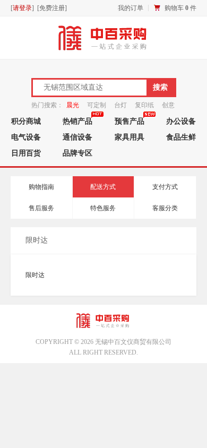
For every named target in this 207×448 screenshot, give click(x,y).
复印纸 (144, 105)
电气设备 (26, 137)
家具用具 (129, 137)
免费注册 (52, 8)
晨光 (72, 105)
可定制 (96, 105)
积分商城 (26, 121)
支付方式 (165, 187)
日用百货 (26, 153)
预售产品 (129, 121)
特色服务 (103, 208)
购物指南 (41, 187)
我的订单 (130, 8)
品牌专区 (77, 153)
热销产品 (77, 121)
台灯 (120, 105)
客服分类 (165, 208)
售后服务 (41, 208)
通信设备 (77, 137)
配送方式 (103, 187)
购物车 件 (180, 8)
